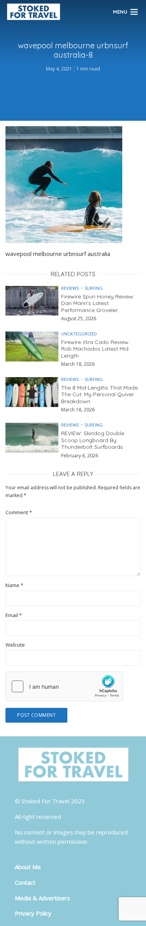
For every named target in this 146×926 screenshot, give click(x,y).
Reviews (70, 288)
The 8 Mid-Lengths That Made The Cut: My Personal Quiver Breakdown (99, 395)
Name (14, 585)
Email (13, 615)
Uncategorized (79, 334)
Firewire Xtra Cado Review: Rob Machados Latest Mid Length (95, 349)
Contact (25, 882)
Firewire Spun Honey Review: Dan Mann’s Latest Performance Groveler (97, 303)
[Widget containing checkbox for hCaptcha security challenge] (64, 686)
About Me (28, 867)
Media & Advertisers (42, 898)
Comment (18, 512)
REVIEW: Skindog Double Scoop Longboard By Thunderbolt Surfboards (92, 440)
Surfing (93, 288)
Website (15, 645)
